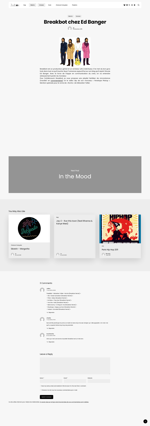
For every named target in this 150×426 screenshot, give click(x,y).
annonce (72, 71)
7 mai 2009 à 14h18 (51, 290)
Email (66, 378)
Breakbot (43, 69)
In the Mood (75, 174)
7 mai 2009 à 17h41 (50, 319)
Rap (57, 217)
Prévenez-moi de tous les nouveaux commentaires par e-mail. (59, 390)
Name (42, 378)
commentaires (56, 80)
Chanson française (16, 245)
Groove (78, 16)
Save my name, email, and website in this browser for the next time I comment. (63, 386)
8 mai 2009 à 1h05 (50, 335)
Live (103, 246)
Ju (73, 27)
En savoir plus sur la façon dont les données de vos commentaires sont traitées (64, 402)
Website (90, 378)
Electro (70, 16)
